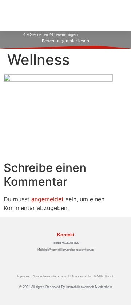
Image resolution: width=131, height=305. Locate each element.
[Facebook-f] (61, 260)
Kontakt (109, 276)
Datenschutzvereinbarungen (50, 276)
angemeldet (47, 199)
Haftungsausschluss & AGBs (86, 276)
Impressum (24, 276)
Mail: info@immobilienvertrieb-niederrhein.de (65, 249)
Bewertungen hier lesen (65, 41)
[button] (117, 15)
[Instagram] (69, 260)
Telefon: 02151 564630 (65, 242)
